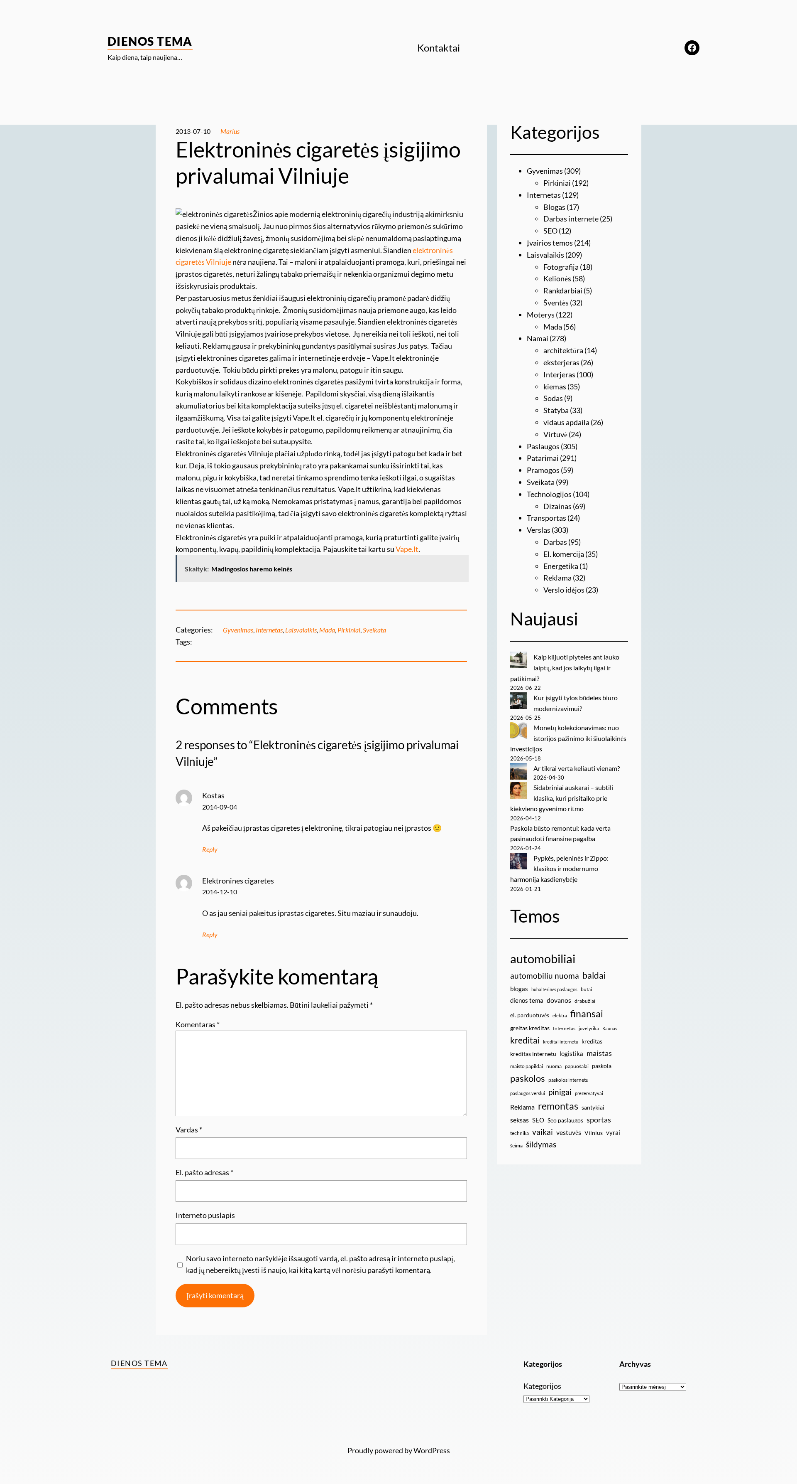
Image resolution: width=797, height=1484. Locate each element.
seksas (519, 1120)
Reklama (557, 577)
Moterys (541, 314)
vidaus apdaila (566, 422)
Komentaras (198, 1024)
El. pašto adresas (204, 1172)
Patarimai (543, 458)
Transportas (546, 517)
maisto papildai (526, 1066)
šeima (516, 1145)
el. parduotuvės (529, 1015)
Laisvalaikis (301, 630)
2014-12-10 (219, 892)
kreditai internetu (560, 1041)
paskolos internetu (568, 1080)
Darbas (555, 541)
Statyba (556, 410)
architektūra (563, 350)
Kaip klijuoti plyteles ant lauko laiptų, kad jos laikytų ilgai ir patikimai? (564, 667)
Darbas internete (571, 218)
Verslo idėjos (563, 589)
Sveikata (374, 630)
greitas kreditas (530, 1027)
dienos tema (526, 1000)
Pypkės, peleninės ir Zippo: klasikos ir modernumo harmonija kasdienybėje (559, 868)
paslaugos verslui (527, 1093)
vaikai (542, 1132)
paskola (601, 1065)
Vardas (189, 1129)
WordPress (431, 1450)
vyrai (613, 1132)
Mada (327, 630)
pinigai (560, 1092)
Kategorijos (542, 1385)
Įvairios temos (550, 242)
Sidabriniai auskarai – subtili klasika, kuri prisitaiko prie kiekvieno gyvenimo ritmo (561, 797)
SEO (550, 230)
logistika (571, 1053)
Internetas (269, 630)
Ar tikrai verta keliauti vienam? (576, 768)
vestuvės (568, 1132)
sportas (599, 1119)
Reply (210, 849)
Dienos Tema (150, 41)
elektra (560, 1015)
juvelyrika (589, 1028)
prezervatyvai (589, 1093)
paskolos (527, 1078)
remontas (558, 1106)
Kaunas (609, 1028)
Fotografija (561, 266)
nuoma (554, 1066)
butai (586, 989)
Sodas (553, 398)
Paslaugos (543, 446)
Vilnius (593, 1132)
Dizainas (557, 506)
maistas (599, 1053)
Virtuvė (555, 434)
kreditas (592, 1041)
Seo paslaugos (565, 1120)
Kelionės (557, 278)
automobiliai (542, 958)
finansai (586, 1013)
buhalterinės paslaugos (554, 989)
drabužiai (585, 1001)
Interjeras (559, 374)
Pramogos (543, 470)
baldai (594, 975)
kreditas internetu (533, 1053)
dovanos (559, 1000)
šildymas (541, 1144)
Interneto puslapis (205, 1215)
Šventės (556, 302)
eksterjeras (561, 362)
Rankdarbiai (562, 290)
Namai (537, 338)
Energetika (560, 566)
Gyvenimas (238, 630)
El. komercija (563, 554)
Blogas (554, 207)
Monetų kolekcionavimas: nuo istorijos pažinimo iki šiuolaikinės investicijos (568, 738)
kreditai (525, 1040)
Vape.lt (407, 549)
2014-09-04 (219, 807)
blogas (519, 988)
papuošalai (577, 1066)
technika (519, 1133)
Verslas (538, 529)
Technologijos (549, 494)
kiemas (554, 386)
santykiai (593, 1107)
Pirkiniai (348, 630)
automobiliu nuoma (544, 975)
